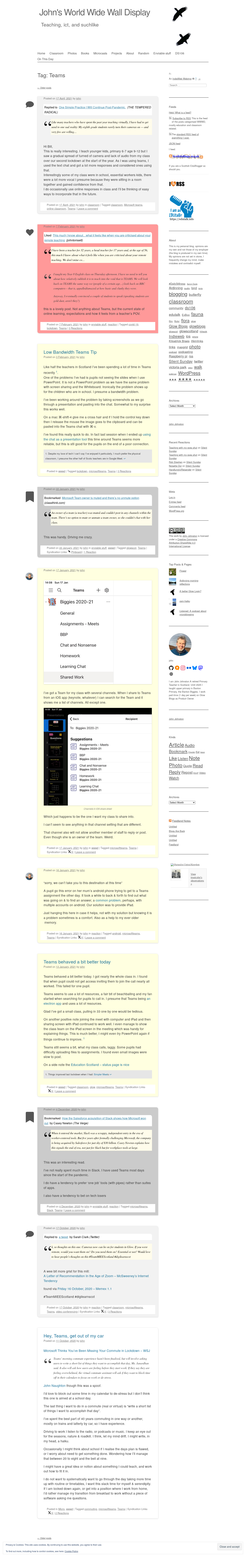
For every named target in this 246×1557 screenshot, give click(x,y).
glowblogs (197, 326)
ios (188, 336)
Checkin (191, 752)
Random (143, 53)
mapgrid (182, 347)
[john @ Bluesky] (194, 668)
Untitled (173, 826)
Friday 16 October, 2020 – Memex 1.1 (85, 1288)
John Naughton (55, 1385)
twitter (198, 361)
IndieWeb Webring (182, 78)
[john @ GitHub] (171, 668)
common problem (108, 900)
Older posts (44, 87)
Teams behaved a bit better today (77, 961)
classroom (93, 205)
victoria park (177, 366)
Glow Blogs (178, 326)
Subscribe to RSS (182, 118)
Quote (187, 766)
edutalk (174, 314)
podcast (173, 352)
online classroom (56, 208)
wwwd (61, 471)
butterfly (195, 294)
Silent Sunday (181, 361)
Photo (175, 765)
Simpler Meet (101, 1074)
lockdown (52, 328)
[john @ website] (171, 674)
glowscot (131, 548)
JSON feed (174, 143)
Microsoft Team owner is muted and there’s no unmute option (100, 498)
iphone (195, 336)
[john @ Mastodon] (200, 668)
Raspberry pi (178, 356)
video (190, 367)
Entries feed (175, 502)
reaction (112, 324)
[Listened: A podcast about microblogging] (189, 608)
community (176, 308)
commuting (90, 1509)
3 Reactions (75, 328)
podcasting (185, 352)
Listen (183, 758)
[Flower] (189, 568)
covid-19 (133, 324)
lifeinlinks (197, 341)
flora (185, 320)
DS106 (179, 53)
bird (194, 288)
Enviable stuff (162, 53)
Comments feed (177, 506)
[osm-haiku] (189, 598)
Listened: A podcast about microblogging (193, 612)
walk (198, 367)
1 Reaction (90, 552)
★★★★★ (199, 379)
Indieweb (176, 336)
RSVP (195, 773)
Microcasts (100, 53)
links (172, 347)
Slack (50, 1210)
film (171, 321)
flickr (177, 321)
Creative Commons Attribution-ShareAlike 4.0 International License (183, 543)
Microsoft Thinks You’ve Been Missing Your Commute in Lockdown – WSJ (97, 1350)
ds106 (190, 307)
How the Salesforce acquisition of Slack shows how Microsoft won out (95, 1120)
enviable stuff (98, 324)
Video (202, 773)
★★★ (172, 379)
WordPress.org (176, 511)
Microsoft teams (133, 205)
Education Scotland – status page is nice (100, 1064)
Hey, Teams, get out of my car (74, 1335)
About (130, 53)
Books (85, 53)
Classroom (56, 53)
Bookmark (178, 751)
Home (41, 53)
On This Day (45, 59)
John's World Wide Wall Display (94, 11)
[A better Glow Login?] (189, 588)
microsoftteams (97, 471)
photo (195, 346)
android (116, 933)
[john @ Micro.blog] (177, 668)
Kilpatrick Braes (179, 341)
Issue (202, 752)
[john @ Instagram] (183, 668)
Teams (71, 208)
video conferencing (67, 1311)
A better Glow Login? (190, 591)
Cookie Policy (71, 1551)
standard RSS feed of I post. (185, 136)
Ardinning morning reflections (189, 582)
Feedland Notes (181, 821)
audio (187, 288)
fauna (197, 313)
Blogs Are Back (177, 831)
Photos (72, 53)
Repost (187, 772)
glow (92, 1087)
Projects (116, 53)
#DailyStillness (177, 283)
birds (200, 288)
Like (173, 758)
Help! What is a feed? (180, 112)
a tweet (63, 1237)
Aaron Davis (192, 284)
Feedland (173, 844)
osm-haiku (185, 601)
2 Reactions (62, 1513)
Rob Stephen (175, 462)
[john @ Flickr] (189, 668)
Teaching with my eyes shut (183, 447)
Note (194, 757)
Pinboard (76, 552)
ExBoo (186, 315)
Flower (183, 570)
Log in (172, 497)
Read (198, 765)
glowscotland (188, 331)
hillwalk (203, 331)
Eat (198, 752)
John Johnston (176, 424)
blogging (178, 293)
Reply (175, 772)
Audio (190, 745)
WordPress (189, 373)
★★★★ (185, 379)
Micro (61, 1509)
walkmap (172, 373)
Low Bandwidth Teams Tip (70, 351)
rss (191, 356)
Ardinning (176, 287)
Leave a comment (87, 208)
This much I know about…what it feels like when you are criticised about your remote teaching (97, 237)
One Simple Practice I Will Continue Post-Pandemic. (92, 107)
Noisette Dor (175, 465)
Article (176, 744)
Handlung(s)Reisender (180, 469)
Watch (174, 777)
